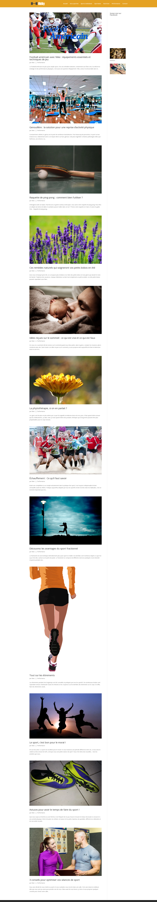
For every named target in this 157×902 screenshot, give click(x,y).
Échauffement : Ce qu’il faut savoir (48, 478)
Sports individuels (86, 3)
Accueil (65, 3)
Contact (125, 3)
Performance (116, 3)
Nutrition (106, 3)
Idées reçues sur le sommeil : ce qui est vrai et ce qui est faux (62, 337)
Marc (33, 62)
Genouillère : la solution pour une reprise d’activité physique (61, 127)
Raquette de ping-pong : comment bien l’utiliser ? (56, 197)
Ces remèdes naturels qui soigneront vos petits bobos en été (62, 267)
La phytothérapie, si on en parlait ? (48, 408)
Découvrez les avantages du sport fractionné (53, 548)
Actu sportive (74, 3)
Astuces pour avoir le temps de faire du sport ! (54, 809)
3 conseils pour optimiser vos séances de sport (54, 879)
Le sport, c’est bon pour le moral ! (47, 742)
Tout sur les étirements (42, 675)
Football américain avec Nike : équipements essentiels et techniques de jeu (60, 58)
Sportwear (97, 3)
